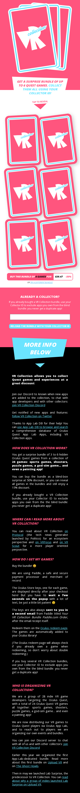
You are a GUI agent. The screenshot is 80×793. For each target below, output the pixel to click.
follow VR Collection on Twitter (32, 416)
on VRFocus (43, 542)
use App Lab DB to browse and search (42, 427)
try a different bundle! (41, 282)
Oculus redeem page (53, 628)
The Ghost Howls (27, 766)
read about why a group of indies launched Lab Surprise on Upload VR (40, 780)
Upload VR (55, 762)
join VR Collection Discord (28, 405)
